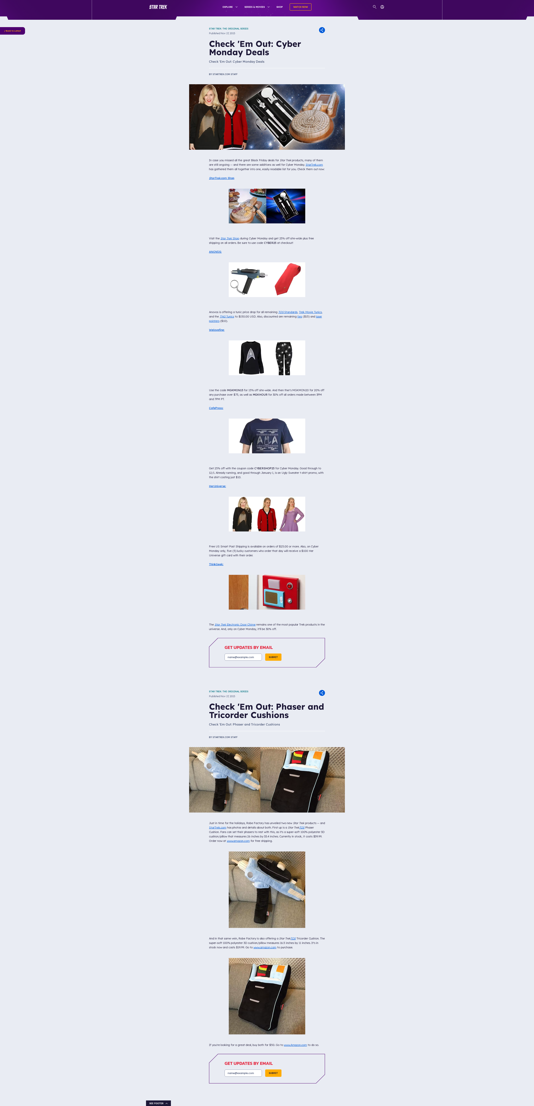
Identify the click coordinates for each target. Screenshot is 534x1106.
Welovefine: (216, 269)
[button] (158, 7)
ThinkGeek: (216, 413)
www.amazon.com (238, 660)
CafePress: (216, 317)
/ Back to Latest (12, 31)
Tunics (227, 256)
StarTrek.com (314, 164)
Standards (287, 251)
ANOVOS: (215, 221)
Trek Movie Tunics (310, 251)
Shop (279, 7)
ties (299, 256)
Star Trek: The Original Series (228, 28)
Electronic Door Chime (235, 443)
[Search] (374, 7)
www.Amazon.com (295, 720)
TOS (302, 646)
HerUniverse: (217, 365)
